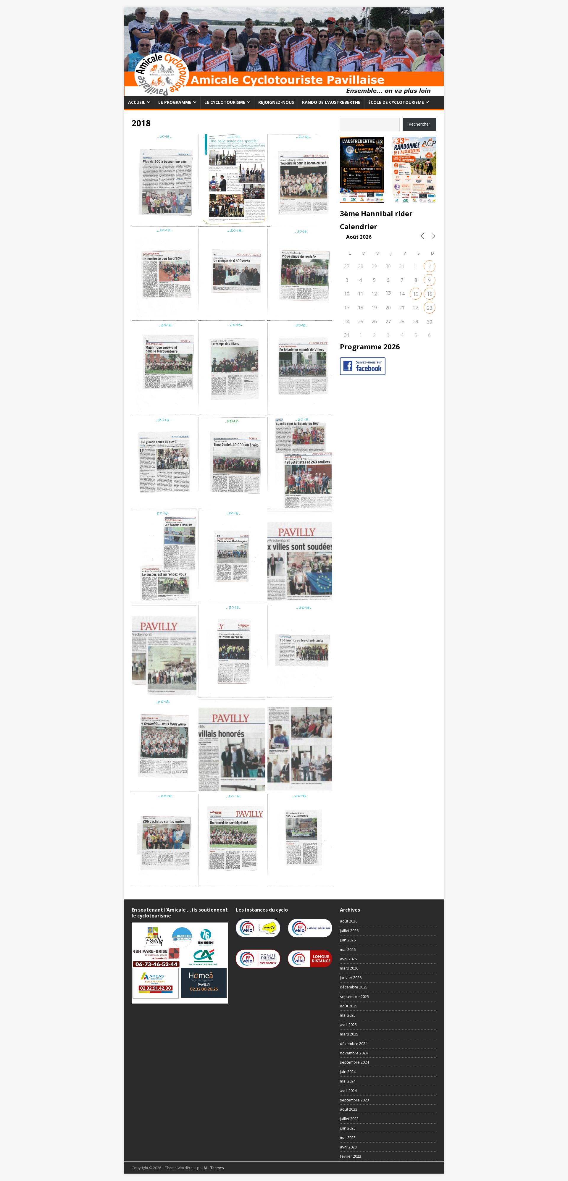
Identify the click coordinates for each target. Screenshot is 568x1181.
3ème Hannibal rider (376, 213)
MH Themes (214, 1167)
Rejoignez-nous (276, 102)
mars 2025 (349, 1034)
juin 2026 (348, 940)
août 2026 (348, 921)
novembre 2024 (354, 1053)
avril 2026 (348, 959)
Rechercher (419, 124)
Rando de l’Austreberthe (331, 102)
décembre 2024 (353, 1043)
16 (429, 294)
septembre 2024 (354, 1062)
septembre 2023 (354, 1100)
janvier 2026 (351, 977)
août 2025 (348, 1006)
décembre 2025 (353, 987)
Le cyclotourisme (224, 102)
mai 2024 (348, 1081)
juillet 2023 (349, 1118)
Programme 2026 (370, 346)
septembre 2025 (354, 996)
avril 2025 (348, 1024)
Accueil (136, 102)
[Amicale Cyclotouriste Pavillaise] (284, 93)
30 (429, 322)
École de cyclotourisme (396, 102)
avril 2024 (348, 1090)
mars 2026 (349, 968)
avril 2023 (348, 1147)
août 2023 (348, 1109)
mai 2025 (348, 1015)
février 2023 (350, 1156)
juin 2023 (348, 1128)
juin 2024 (348, 1071)
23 (429, 308)
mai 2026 (348, 949)
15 (415, 294)
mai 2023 (348, 1137)
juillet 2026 (349, 930)
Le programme (174, 102)
